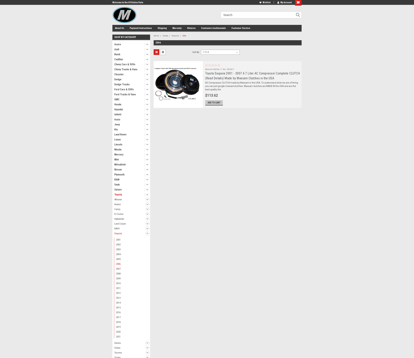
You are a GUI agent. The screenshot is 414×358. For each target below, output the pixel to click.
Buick (117, 54)
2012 (118, 293)
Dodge (117, 79)
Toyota (118, 194)
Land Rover (120, 134)
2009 (118, 278)
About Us (119, 28)
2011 (118, 288)
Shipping (162, 28)
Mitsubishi (120, 164)
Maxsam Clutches (212, 69)
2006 (118, 264)
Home (156, 36)
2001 (118, 239)
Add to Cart (214, 102)
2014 (118, 302)
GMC (117, 99)
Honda (117, 104)
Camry (117, 209)
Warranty (177, 28)
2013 (118, 297)
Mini (116, 159)
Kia (116, 129)
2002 (118, 244)
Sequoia (118, 233)
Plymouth (119, 174)
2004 (118, 254)
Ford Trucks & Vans (125, 94)
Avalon (117, 204)
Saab (117, 184)
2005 (118, 259)
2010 (118, 283)
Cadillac (118, 59)
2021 (118, 336)
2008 (118, 273)
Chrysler (119, 74)
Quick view (178, 105)
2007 (118, 268)
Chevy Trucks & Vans (125, 69)
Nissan (118, 169)
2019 (118, 327)
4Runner (118, 199)
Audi (116, 49)
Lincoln (118, 144)
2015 (118, 307)
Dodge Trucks (122, 84)
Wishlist (267, 2)
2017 (118, 317)
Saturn (118, 189)
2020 (118, 331)
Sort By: (196, 52)
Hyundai (118, 109)
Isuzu (117, 119)
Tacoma (118, 352)
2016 (118, 312)
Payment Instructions (141, 28)
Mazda (117, 149)
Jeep (117, 124)
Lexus (117, 139)
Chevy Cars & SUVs (124, 64)
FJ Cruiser (118, 214)
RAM (116, 179)
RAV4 (116, 228)
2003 (118, 249)
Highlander (119, 218)
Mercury (118, 154)
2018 (118, 322)
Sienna (117, 343)
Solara (117, 347)
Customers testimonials (213, 28)
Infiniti (117, 114)
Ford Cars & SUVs (124, 89)
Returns (191, 28)
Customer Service (240, 28)
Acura (117, 44)
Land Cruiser (120, 223)
